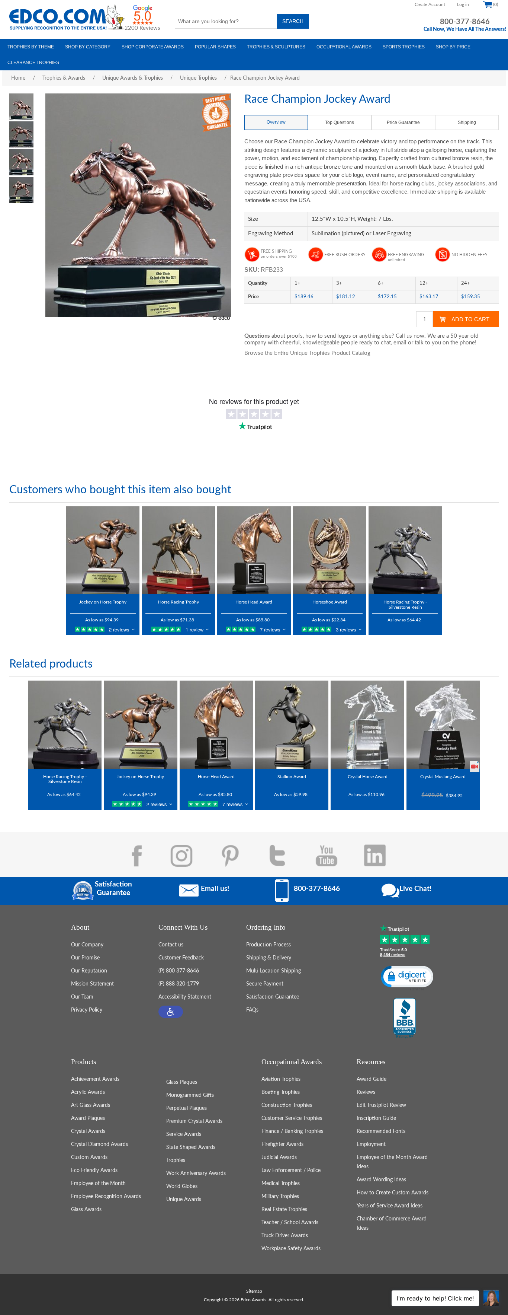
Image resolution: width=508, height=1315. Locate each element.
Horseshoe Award (329, 602)
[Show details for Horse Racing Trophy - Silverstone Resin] (405, 550)
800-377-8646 (465, 22)
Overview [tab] (276, 122)
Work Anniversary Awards (196, 1173)
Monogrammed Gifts (190, 1095)
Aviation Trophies (280, 1079)
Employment (371, 1144)
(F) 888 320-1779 (178, 984)
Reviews (366, 1092)
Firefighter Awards (282, 1144)
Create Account (430, 4)
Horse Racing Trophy (178, 602)
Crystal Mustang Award (443, 776)
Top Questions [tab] (339, 122)
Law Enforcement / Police (291, 1170)
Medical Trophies (280, 1183)
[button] (170, 1012)
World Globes (181, 1186)
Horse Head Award (253, 602)
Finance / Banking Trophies (292, 1131)
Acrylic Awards (88, 1092)
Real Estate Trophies (284, 1209)
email (399, 343)
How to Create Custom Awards (392, 1192)
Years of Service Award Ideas (389, 1206)
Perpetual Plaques (186, 1108)
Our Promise (85, 958)
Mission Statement (92, 984)
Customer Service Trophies (291, 1118)
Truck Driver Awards (284, 1235)
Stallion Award (291, 776)
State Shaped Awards (190, 1147)
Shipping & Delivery (268, 958)
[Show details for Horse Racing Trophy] (178, 550)
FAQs (252, 1010)
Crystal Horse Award (368, 776)
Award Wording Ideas (381, 1179)
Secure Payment (264, 984)
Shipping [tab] (467, 122)
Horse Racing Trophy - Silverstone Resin (405, 604)
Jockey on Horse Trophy (102, 602)
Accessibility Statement (184, 997)
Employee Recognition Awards (106, 1196)
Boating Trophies (280, 1092)
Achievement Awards (95, 1079)
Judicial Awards (279, 1157)
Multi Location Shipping (273, 971)
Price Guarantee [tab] (403, 122)
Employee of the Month (98, 1183)
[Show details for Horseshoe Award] (329, 550)
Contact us (170, 945)
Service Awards (183, 1134)
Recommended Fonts (381, 1131)
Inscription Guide (376, 1118)
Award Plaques (88, 1118)
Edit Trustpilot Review (381, 1105)
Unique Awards (183, 1199)
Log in (463, 4)
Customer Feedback (181, 958)
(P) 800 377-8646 (178, 971)
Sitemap (254, 1291)
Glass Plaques (181, 1082)
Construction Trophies (286, 1105)
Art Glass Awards (90, 1105)
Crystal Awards (88, 1131)
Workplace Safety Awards (291, 1248)
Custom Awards (89, 1157)
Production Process (268, 945)
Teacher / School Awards (289, 1222)
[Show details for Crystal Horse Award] (367, 724)
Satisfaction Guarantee (272, 997)
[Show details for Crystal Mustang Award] (443, 724)
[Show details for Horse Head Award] (253, 550)
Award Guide (371, 1079)
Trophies (175, 1160)
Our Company (87, 945)
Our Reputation (89, 971)
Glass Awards (86, 1209)
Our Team (82, 997)
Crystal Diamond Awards (99, 1144)
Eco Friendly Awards (94, 1170)
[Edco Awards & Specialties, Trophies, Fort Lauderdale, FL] (404, 1018)
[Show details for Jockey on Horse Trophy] (102, 550)
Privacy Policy (86, 1010)
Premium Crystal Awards (194, 1121)
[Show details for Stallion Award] (291, 724)
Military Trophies (280, 1196)
